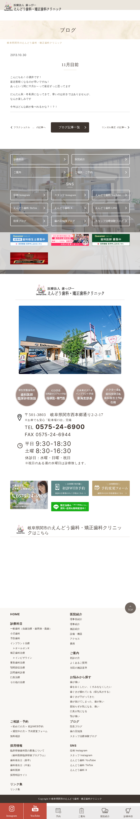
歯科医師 (15, 769)
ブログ (74, 721)
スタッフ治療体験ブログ (83, 736)
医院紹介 (76, 614)
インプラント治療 (20, 643)
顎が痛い (75, 716)
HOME (15, 614)
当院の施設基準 (78, 667)
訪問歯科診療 (17, 672)
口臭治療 (15, 677)
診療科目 (16, 623)
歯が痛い (75, 682)
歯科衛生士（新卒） (21, 760)
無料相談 (15, 736)
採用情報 (16, 745)
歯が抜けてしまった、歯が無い (87, 701)
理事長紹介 (76, 619)
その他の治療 (17, 682)
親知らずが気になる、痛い (84, 706)
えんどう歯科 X (78, 769)
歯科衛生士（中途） (21, 765)
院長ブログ (76, 726)
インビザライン (23, 657)
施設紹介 (75, 628)
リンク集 (16, 784)
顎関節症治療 (17, 667)
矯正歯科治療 (17, 652)
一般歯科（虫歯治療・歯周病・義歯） (31, 628)
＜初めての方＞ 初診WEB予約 (26, 726)
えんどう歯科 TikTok (81, 765)
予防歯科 (15, 638)
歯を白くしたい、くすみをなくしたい (90, 686)
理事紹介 (75, 624)
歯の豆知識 (76, 731)
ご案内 (74, 653)
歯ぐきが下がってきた (82, 696)
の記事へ (30, 127)
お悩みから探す (80, 677)
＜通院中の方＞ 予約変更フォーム (29, 731)
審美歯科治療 (17, 662)
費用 (72, 643)
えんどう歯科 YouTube (83, 760)
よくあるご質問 (78, 662)
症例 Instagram (78, 750)
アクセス (75, 638)
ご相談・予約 (19, 721)
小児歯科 (15, 633)
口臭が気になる (78, 711)
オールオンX (22, 648)
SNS (73, 745)
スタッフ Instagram (81, 755)
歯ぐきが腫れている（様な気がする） (90, 691)
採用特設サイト (18, 774)
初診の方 (75, 657)
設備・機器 (76, 633)
